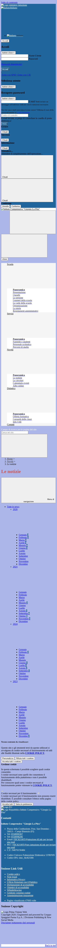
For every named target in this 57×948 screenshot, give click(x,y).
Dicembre (23, 564)
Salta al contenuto (9, 2)
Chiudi (5, 132)
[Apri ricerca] (33, 222)
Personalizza (7, 758)
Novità (10, 461)
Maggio (23, 545)
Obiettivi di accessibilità (18, 887)
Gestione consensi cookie (18, 893)
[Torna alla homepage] (28, 209)
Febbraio (24, 537)
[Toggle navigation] (24, 246)
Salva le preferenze (24, 804)
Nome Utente (35, 55)
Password (33, 59)
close (4, 259)
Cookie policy (13, 874)
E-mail (32, 101)
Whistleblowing (14, 890)
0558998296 (17, 837)
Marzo (22, 540)
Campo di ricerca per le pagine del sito (19, 429)
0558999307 (17, 834)
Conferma (16, 206)
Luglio (22, 550)
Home (10, 459)
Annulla (5, 206)
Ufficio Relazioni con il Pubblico (22, 882)
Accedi (5, 41)
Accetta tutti (11, 761)
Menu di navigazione (39, 500)
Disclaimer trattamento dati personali (18, 922)
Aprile (22, 542)
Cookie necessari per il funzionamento (19, 793)
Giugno (23, 548)
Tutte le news (13, 506)
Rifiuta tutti (25, 758)
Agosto (22, 553)
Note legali (12, 877)
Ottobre (22, 558)
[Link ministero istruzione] (14, 5)
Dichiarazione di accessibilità (20, 885)
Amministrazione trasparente (20, 895)
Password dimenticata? (11, 64)
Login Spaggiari (23, 112)
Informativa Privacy (16, 879)
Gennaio (23, 534)
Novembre (23, 561)
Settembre (23, 556)
